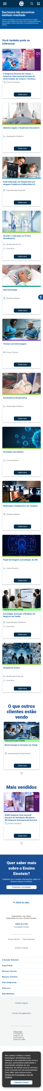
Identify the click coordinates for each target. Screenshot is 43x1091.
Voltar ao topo (22, 902)
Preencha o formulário (21, 887)
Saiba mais (22, 94)
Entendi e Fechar (22, 1082)
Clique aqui (17, 1032)
